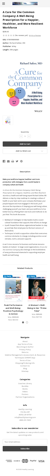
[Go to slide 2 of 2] (27, 322)
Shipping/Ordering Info (25, 363)
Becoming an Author (25, 347)
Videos (25, 392)
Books (25, 389)
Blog (25, 368)
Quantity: (25, 132)
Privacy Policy (25, 349)
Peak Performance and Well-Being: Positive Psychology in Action (13, 309)
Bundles (25, 386)
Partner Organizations (25, 397)
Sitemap (25, 371)
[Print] (12, 161)
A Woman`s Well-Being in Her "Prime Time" (37, 308)
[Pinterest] (21, 161)
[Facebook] (4, 161)
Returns (25, 352)
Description (25, 171)
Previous (3, 296)
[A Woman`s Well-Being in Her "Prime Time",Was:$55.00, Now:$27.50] (37, 288)
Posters (25, 394)
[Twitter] (17, 161)
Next (46, 296)
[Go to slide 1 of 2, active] (23, 322)
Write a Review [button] (35, 35)
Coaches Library (25, 383)
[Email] (8, 161)
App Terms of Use (25, 344)
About (25, 341)
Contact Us (25, 366)
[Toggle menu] (3, 3)
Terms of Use (25, 360)
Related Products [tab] (25, 268)
